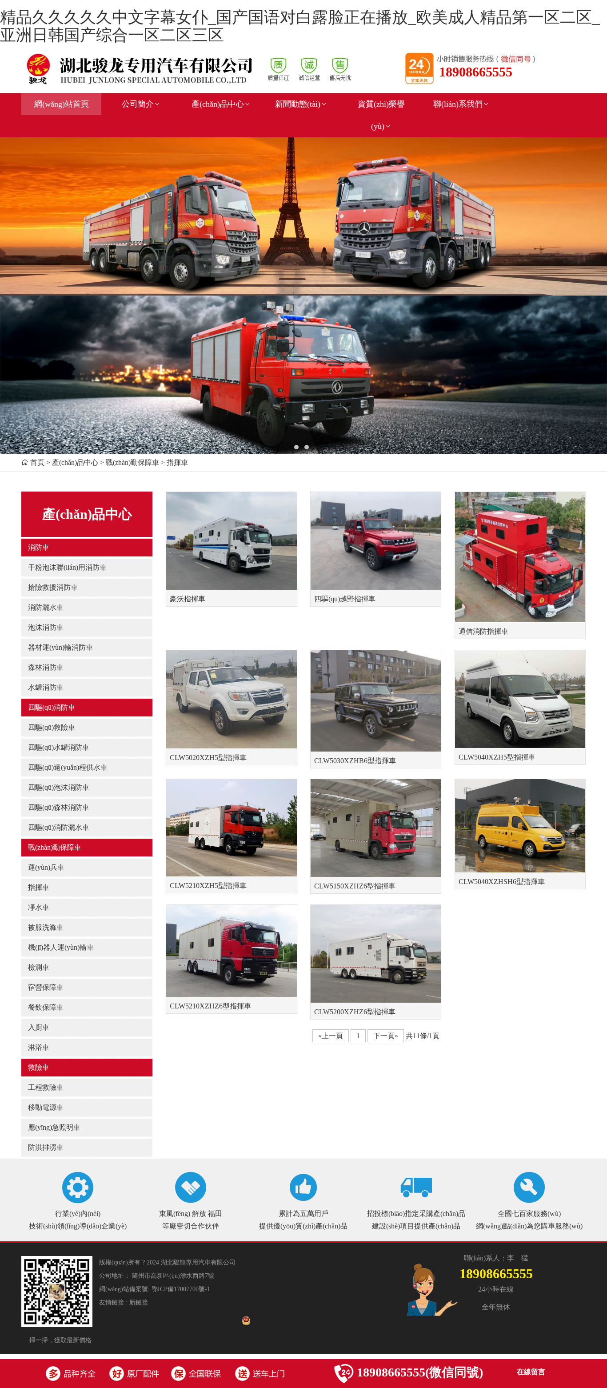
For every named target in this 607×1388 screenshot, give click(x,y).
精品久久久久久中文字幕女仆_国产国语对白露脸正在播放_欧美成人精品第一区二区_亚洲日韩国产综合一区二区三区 (300, 26)
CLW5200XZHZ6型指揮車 (354, 1012)
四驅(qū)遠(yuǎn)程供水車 (68, 767)
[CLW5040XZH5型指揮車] (520, 699)
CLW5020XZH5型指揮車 (208, 757)
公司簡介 (138, 104)
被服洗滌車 (46, 927)
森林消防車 (46, 667)
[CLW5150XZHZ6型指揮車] (376, 827)
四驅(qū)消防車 (51, 707)
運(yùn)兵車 (46, 867)
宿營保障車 (46, 987)
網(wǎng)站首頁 (61, 104)
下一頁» (385, 1036)
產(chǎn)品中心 (218, 104)
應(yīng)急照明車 (54, 1127)
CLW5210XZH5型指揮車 (208, 885)
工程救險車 (46, 1087)
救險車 (38, 1067)
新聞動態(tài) (297, 104)
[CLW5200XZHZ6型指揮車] (376, 953)
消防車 (38, 547)
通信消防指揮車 (483, 631)
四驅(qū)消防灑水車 (58, 827)
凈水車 (38, 907)
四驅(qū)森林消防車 (58, 807)
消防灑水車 (46, 607)
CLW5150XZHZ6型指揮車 (354, 886)
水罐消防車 (46, 687)
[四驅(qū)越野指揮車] (376, 540)
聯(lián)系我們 (458, 104)
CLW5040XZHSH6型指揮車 (502, 881)
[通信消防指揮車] (520, 556)
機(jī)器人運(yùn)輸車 (61, 947)
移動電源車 (46, 1107)
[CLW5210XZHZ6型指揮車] (231, 950)
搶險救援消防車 (53, 587)
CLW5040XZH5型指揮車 (497, 757)
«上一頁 (330, 1036)
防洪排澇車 (46, 1147)
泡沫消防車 (46, 627)
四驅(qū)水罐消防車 (58, 747)
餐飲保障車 (46, 1007)
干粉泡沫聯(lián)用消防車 (67, 567)
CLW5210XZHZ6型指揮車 (210, 1006)
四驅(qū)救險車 (51, 727)
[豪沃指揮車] (231, 540)
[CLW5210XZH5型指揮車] (231, 827)
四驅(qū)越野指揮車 (344, 599)
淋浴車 (38, 1047)
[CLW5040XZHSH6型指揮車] (520, 825)
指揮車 (38, 887)
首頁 (37, 462)
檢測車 (38, 967)
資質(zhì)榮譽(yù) (381, 115)
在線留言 (531, 1372)
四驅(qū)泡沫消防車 (58, 787)
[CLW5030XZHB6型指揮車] (376, 700)
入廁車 (38, 1027)
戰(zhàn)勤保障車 (54, 847)
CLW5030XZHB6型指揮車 (355, 760)
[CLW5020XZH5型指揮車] (231, 699)
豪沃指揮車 (187, 599)
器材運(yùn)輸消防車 (60, 647)
